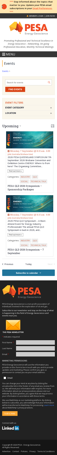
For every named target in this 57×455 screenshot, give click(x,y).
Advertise (6, 451)
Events (5, 71)
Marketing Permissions (14, 360)
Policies (24, 451)
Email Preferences (42, 8)
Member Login (35, 16)
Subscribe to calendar (27, 272)
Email (5, 354)
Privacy (33, 451)
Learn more (49, 405)
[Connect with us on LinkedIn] (11, 428)
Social (24, 181)
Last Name (7, 348)
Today (28, 264)
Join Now (50, 16)
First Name (8, 342)
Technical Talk (38, 181)
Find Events (15, 89)
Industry (25, 176)
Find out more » (15, 171)
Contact (15, 451)
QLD (35, 176)
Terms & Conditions (46, 451)
